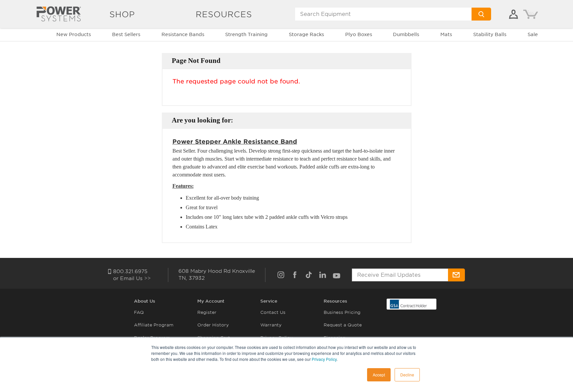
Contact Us (273, 312)
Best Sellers (126, 34)
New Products (73, 34)
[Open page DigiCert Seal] (408, 303)
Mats (446, 34)
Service (268, 301)
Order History (213, 324)
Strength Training (246, 34)
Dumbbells (406, 34)
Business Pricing (342, 312)
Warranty (271, 324)
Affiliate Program (153, 324)
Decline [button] (407, 374)
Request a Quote (343, 324)
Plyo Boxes (358, 34)
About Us (144, 301)
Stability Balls (489, 34)
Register (207, 312)
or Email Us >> (132, 278)
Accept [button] (379, 374)
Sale (533, 34)
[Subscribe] (456, 274)
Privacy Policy (324, 359)
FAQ (139, 312)
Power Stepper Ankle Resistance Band (234, 141)
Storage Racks (306, 34)
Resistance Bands (182, 34)
